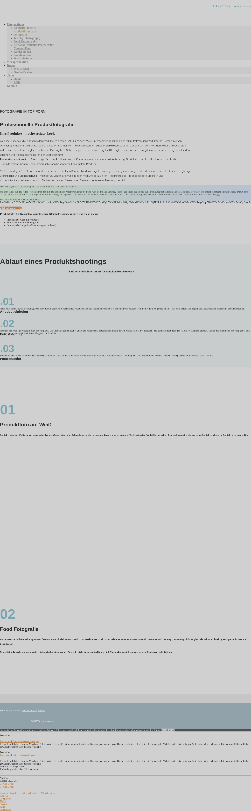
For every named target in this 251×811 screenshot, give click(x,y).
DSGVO (35, 721)
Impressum (47, 721)
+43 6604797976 (220, 6)
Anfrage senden (241, 6)
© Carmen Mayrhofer (33, 710)
